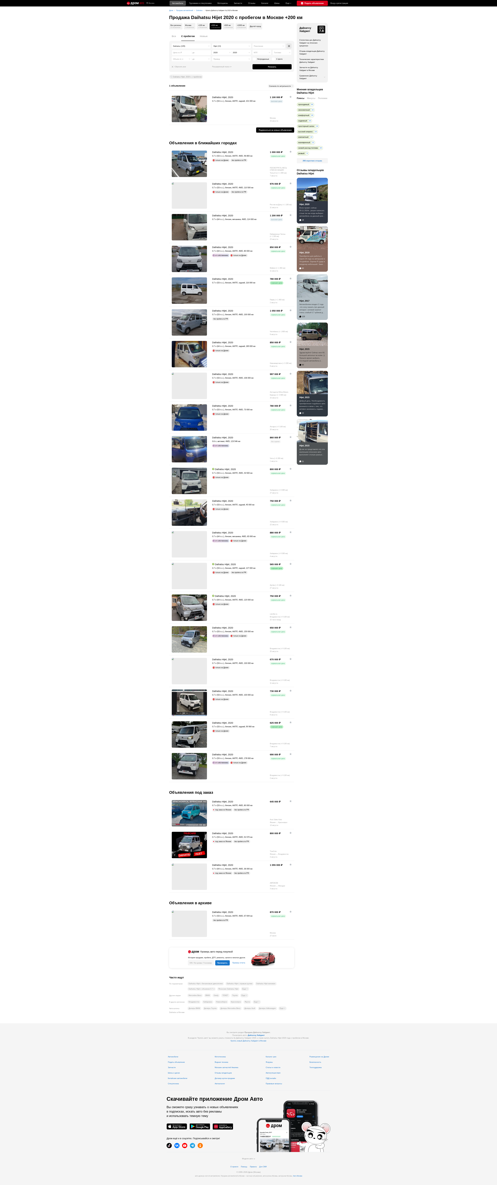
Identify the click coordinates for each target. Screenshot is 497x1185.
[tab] (174, 38)
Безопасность (315, 1062)
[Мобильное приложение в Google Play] (200, 1126)
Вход (339, 3)
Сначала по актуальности (280, 86)
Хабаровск (207, 1002)
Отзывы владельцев (223, 1073)
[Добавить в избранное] (291, 97)
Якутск (247, 1002)
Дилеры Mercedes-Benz (230, 1008)
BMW (207, 995)
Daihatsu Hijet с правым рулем (239, 984)
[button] (245, 989)
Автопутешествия (273, 1073)
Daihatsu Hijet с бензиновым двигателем (206, 984)
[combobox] (191, 46)
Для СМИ (263, 1167)
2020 (215, 52)
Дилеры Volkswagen (267, 1008)
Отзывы (251, 3)
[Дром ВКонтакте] (177, 1145)
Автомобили (177, 3)
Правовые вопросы (274, 1084)
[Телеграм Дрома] (192, 1145)
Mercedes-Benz (195, 995)
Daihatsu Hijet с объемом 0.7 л (201, 989)
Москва (151, 3)
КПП (255, 52)
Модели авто (247, 1159)
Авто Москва (297, 1176)
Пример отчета (238, 963)
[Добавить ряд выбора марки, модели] (289, 46)
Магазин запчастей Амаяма (226, 1067)
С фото (279, 59)
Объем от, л (178, 59)
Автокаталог (220, 1084)
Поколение (258, 46)
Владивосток (194, 1002)
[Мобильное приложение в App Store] (177, 1126)
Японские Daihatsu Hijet (228, 989)
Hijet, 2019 (304, 253)
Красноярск (236, 1002)
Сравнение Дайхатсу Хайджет (308, 77)
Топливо (277, 52)
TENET (225, 995)
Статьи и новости (273, 1067)
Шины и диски (174, 1073)
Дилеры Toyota (210, 1008)
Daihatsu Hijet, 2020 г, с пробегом (187, 77)
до (193, 59)
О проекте (234, 1167)
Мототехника (220, 1057)
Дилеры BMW (194, 1008)
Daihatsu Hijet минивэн (265, 984)
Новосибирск (221, 1002)
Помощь (244, 1167)
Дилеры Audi (249, 1008)
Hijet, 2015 (304, 349)
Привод (216, 59)
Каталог (264, 3)
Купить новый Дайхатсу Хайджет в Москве (248, 1041)
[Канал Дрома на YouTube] (184, 1145)
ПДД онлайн (271, 1078)
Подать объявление (176, 1062)
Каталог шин (271, 1057)
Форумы (269, 1062)
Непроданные (263, 59)
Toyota (235, 995)
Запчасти (238, 3)
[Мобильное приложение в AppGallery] (223, 1126)
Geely (216, 995)
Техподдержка (315, 1067)
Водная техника (221, 1062)
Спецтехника (173, 1084)
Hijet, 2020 (304, 204)
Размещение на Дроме (319, 1057)
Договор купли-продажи (225, 1078)
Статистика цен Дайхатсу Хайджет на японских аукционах (310, 43)
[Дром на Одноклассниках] (200, 1145)
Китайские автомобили (177, 1078)
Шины (277, 3)
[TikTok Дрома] (169, 1145)
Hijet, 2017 (304, 301)
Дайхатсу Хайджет (305, 29)
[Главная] (135, 3)
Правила (253, 1167)
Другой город (255, 26)
